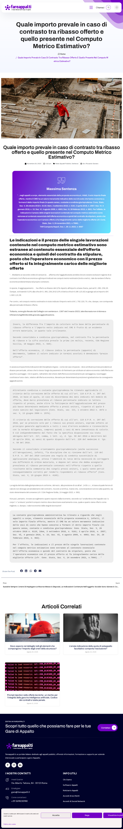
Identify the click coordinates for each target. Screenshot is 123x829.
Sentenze (75, 164)
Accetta (55, 815)
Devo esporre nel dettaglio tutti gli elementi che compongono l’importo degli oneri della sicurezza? (32, 647)
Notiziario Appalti (70, 790)
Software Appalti (70, 785)
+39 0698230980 (19, 801)
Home (62, 54)
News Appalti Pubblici (63, 164)
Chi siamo (67, 779)
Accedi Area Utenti (71, 796)
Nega (87, 815)
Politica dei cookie (10, 824)
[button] (21, 571)
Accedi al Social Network (74, 801)
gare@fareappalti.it (20, 792)
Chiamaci (100, 7)
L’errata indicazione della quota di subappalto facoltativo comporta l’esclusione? (90, 647)
